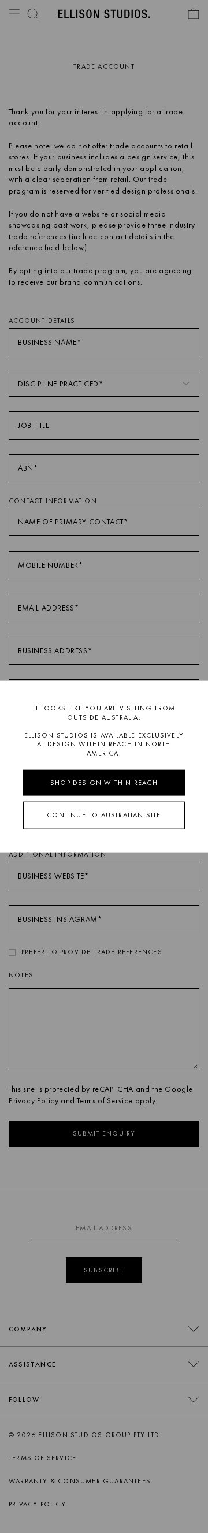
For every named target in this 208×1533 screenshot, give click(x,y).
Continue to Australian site (104, 815)
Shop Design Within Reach (104, 782)
